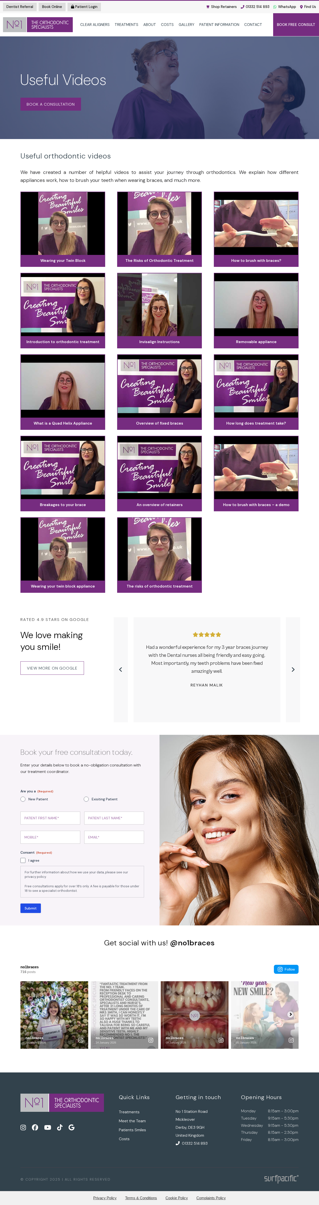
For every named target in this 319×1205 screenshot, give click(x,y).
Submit (31, 908)
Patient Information (219, 24)
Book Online (52, 6)
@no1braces (192, 943)
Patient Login (85, 6)
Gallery (186, 24)
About (149, 24)
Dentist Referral (19, 6)
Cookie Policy (176, 1198)
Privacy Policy (105, 1198)
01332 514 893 (257, 6)
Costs (167, 24)
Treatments (126, 24)
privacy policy (35, 877)
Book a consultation (51, 104)
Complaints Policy (211, 1198)
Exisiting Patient (105, 799)
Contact (253, 24)
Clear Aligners (95, 24)
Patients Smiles (132, 1129)
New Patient (38, 799)
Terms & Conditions (141, 1198)
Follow (290, 969)
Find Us (310, 6)
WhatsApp (287, 6)
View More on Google (52, 668)
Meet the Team (132, 1121)
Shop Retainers (224, 6)
